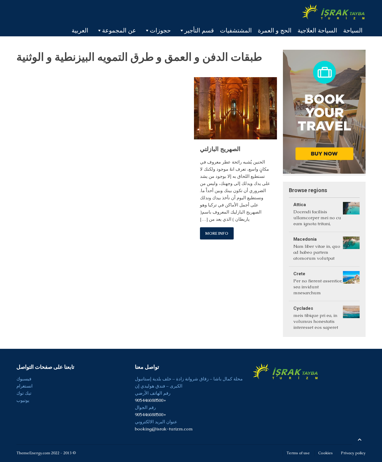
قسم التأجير (199, 30)
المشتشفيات (236, 30)
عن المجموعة (119, 30)
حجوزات (160, 30)
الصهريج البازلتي (220, 149)
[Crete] (351, 283)
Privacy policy (353, 452)
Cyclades (303, 308)
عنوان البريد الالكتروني (156, 421)
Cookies (325, 452)
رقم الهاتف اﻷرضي (152, 393)
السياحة (353, 30)
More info (216, 233)
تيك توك (23, 393)
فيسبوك (23, 379)
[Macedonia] (351, 249)
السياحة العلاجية (317, 30)
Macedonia (305, 239)
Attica (299, 204)
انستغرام (24, 386)
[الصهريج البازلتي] (235, 108)
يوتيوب (22, 400)
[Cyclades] (351, 318)
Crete (299, 273)
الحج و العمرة (275, 30)
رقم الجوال (145, 407)
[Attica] (351, 214)
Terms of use (298, 452)
